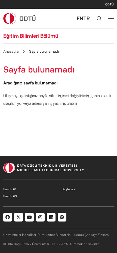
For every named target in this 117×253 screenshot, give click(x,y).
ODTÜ (109, 4)
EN (80, 18)
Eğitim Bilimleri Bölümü (30, 36)
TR (86, 18)
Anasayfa (11, 51)
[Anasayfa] (19, 18)
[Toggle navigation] (111, 18)
